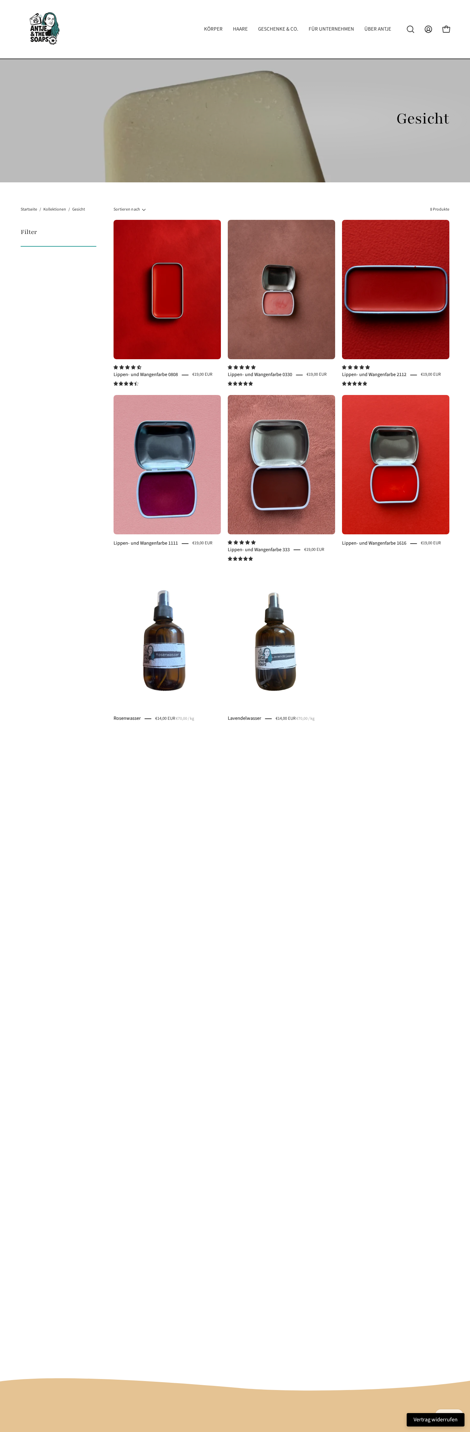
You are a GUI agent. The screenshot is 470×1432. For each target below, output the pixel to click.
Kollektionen (54, 209)
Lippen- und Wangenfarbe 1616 (374, 543)
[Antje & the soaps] (45, 29)
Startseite (29, 209)
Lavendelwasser (244, 718)
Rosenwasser (127, 718)
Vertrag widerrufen (436, 1419)
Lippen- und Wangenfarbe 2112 (374, 374)
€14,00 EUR (174, 718)
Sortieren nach (127, 209)
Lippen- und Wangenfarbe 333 (259, 549)
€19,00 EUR (202, 375)
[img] (126, 383)
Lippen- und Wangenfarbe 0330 (260, 374)
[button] (128, 367)
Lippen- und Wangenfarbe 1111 (146, 543)
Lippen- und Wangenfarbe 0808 (146, 374)
